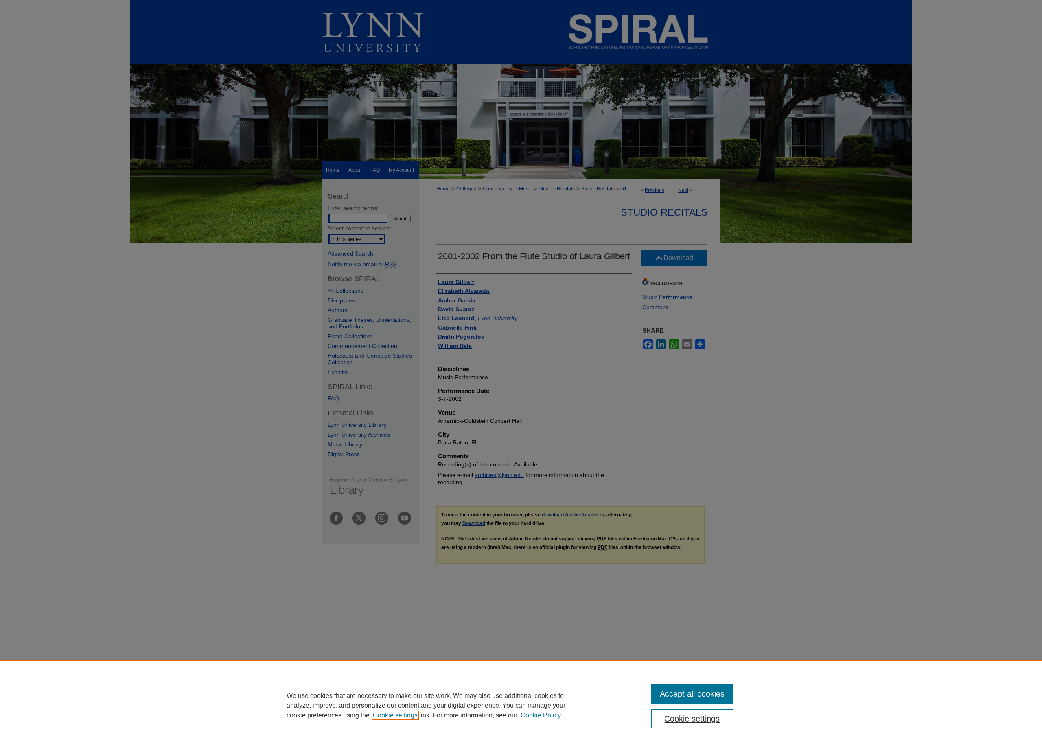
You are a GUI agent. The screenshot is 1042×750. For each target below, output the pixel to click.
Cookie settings (395, 715)
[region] (521, 705)
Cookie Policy (541, 715)
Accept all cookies (692, 693)
